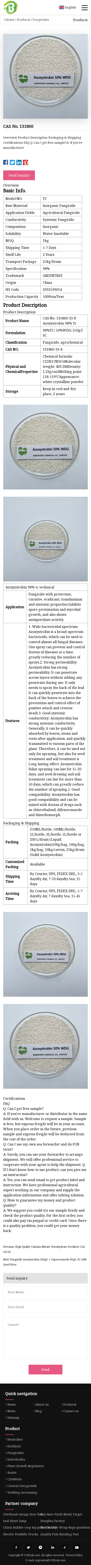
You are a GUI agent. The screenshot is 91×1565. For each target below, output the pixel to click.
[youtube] (77, 1547)
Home (10, 20)
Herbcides (14, 1439)
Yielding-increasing (22, 1492)
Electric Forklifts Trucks (20, 1534)
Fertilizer (14, 1446)
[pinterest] (40, 1547)
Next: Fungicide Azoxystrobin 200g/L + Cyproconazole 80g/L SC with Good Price (45, 1262)
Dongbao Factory (52, 1521)
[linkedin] (53, 1547)
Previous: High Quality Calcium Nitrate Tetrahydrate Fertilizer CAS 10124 (44, 1249)
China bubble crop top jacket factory (30, 1527)
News (11, 1411)
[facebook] (16, 1547)
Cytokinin (14, 1479)
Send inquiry (19, 175)
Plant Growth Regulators (25, 1466)
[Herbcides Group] (16, 7)
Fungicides (41, 20)
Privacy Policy (74, 1555)
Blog (38, 1411)
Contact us (71, 1411)
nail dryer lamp (14, 1521)
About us (42, 1404)
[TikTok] (65, 1547)
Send (45, 1369)
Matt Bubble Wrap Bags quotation (65, 1527)
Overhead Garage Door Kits (23, 1514)
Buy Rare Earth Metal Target (61, 1514)
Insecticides (16, 1459)
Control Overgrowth (22, 1486)
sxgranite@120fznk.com (50, 1560)
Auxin (12, 1472)
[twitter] (28, 1547)
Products (23, 20)
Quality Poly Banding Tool (59, 1534)
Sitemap (13, 1418)
